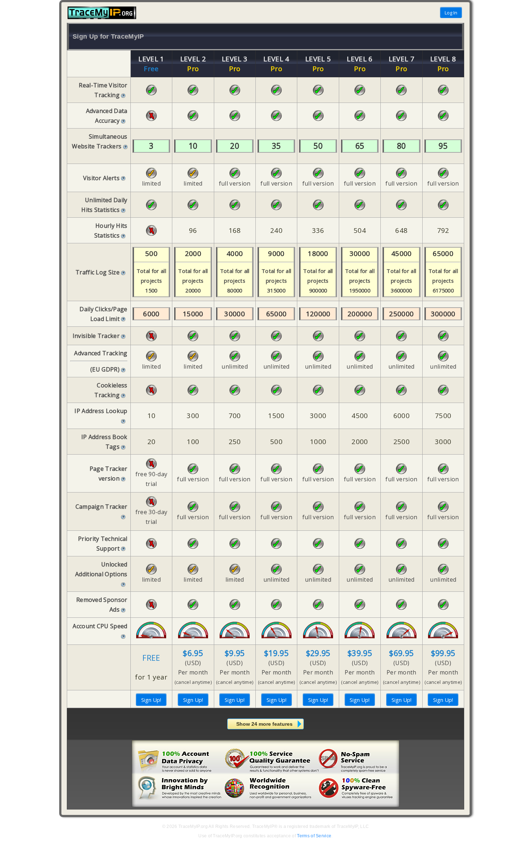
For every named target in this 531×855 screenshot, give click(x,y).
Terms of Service (314, 835)
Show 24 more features (264, 724)
